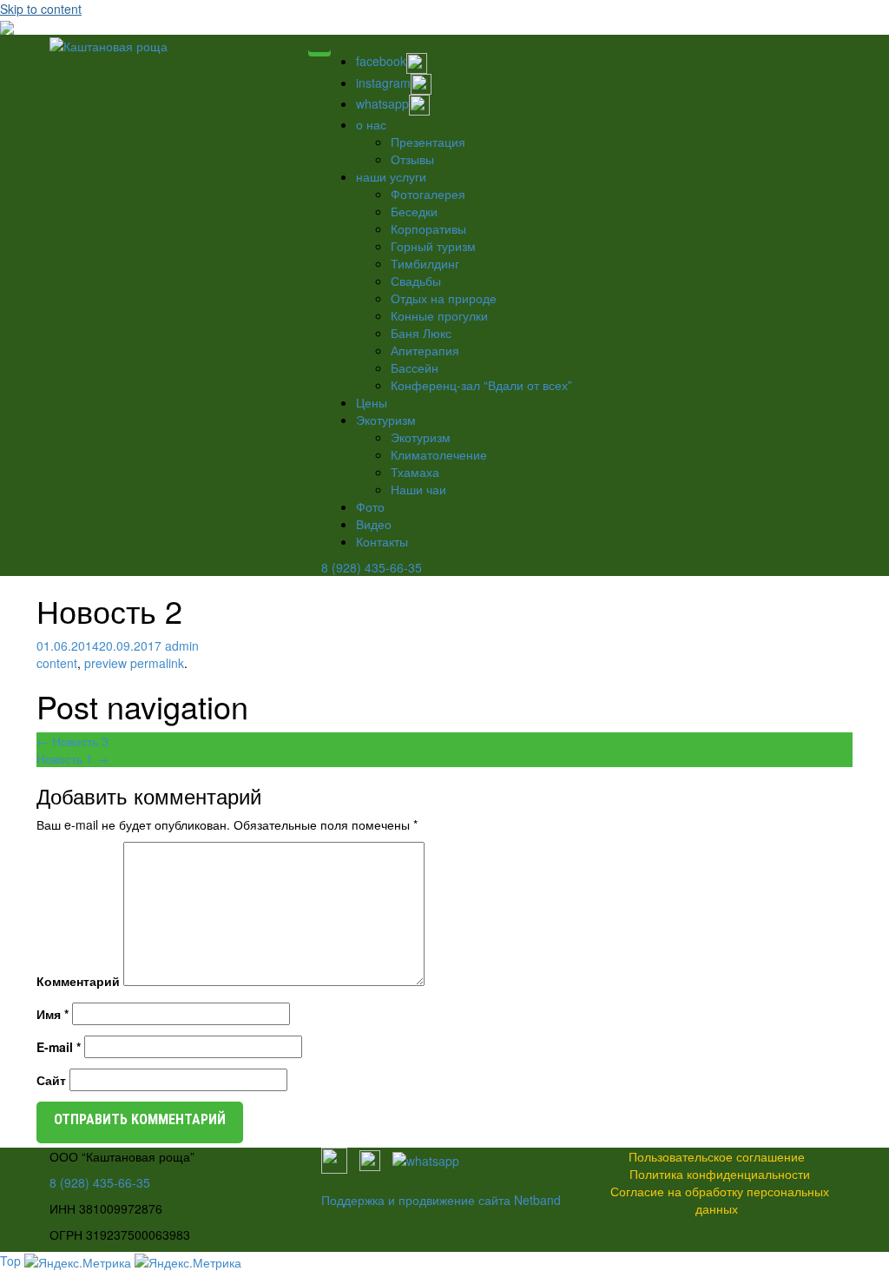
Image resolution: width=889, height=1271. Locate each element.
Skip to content (41, 8)
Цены (371, 402)
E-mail (58, 1047)
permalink (155, 663)
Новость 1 (72, 758)
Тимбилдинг (425, 263)
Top (10, 1260)
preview (105, 663)
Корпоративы (428, 228)
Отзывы (412, 159)
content (56, 663)
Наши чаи (418, 489)
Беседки (414, 211)
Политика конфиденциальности (719, 1173)
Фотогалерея (428, 193)
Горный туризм (433, 246)
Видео (374, 524)
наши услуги (391, 176)
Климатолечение (439, 454)
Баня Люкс (421, 332)
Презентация (428, 141)
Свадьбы (416, 280)
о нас (371, 124)
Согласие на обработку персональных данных (719, 1199)
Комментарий (78, 981)
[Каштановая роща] (108, 43)
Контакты (382, 541)
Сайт (51, 1080)
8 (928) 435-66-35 (371, 567)
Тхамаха (415, 471)
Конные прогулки (439, 315)
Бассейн (414, 367)
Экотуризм (386, 419)
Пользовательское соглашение (717, 1156)
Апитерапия (425, 350)
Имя (52, 1014)
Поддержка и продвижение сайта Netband (441, 1199)
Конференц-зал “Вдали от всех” (481, 385)
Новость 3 (72, 741)
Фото (370, 506)
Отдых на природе (444, 298)
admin (182, 645)
